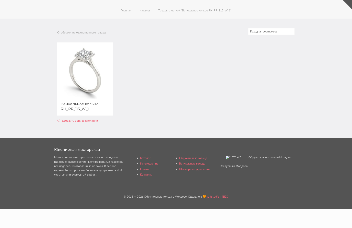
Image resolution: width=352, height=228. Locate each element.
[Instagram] (181, 203)
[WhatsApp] (170, 203)
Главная (126, 10)
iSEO (225, 196)
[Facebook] (176, 203)
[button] (77, 120)
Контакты (146, 174)
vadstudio (213, 196)
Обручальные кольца (193, 158)
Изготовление (149, 163)
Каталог (145, 10)
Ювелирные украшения (194, 169)
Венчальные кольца (192, 163)
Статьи (144, 169)
